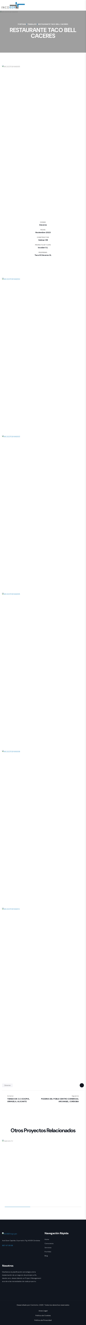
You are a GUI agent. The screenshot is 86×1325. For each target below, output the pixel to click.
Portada (22, 24)
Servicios (48, 1247)
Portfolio (48, 1252)
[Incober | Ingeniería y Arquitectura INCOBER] (13, 5)
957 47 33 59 (7, 1245)
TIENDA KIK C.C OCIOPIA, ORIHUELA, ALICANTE (18, 1100)
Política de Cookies (43, 1315)
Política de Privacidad (43, 1320)
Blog (46, 1256)
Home (47, 1239)
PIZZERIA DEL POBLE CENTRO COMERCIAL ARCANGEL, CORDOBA (60, 1100)
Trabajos (32, 24)
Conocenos (49, 1243)
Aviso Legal (43, 1311)
